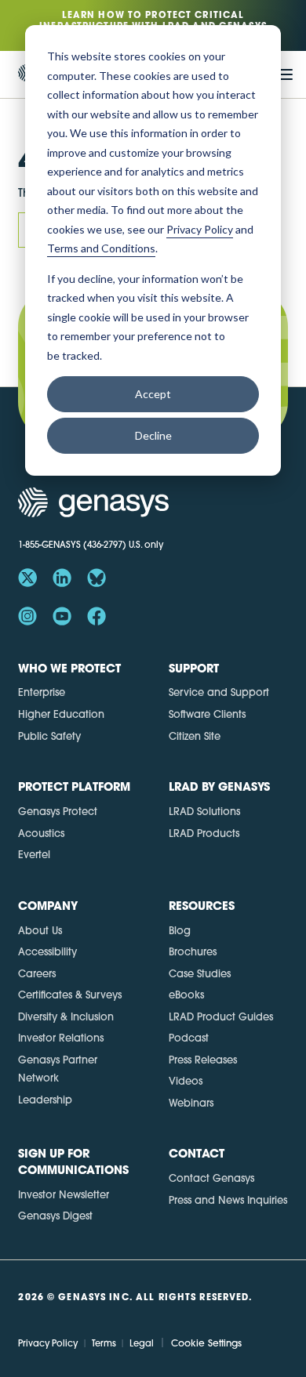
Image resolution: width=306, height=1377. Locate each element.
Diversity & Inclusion (66, 1016)
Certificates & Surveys (70, 994)
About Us (40, 930)
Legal (141, 1343)
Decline (153, 435)
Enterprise (41, 692)
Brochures (193, 951)
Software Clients (207, 714)
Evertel (34, 854)
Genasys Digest (55, 1215)
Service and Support (219, 692)
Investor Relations (61, 1037)
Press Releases (203, 1059)
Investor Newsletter (63, 1194)
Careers (37, 973)
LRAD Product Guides (221, 1016)
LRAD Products (204, 833)
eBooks (186, 994)
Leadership (45, 1099)
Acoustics (41, 833)
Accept (153, 393)
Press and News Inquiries (228, 1200)
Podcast (189, 1037)
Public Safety (49, 736)
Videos (185, 1080)
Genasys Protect (57, 811)
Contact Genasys (211, 1178)
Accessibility (47, 951)
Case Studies (200, 973)
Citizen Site (194, 736)
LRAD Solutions (204, 811)
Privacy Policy (48, 1343)
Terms (103, 1343)
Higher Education (61, 714)
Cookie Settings (206, 1343)
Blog (180, 930)
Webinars (191, 1102)
